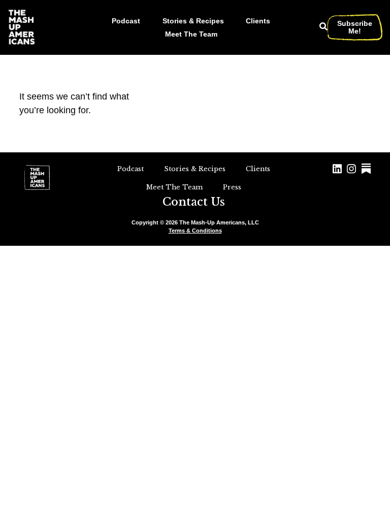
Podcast (126, 21)
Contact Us (193, 202)
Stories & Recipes (193, 21)
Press (232, 187)
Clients (258, 21)
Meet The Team (191, 34)
